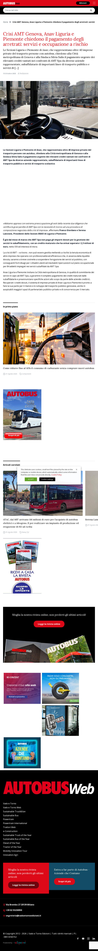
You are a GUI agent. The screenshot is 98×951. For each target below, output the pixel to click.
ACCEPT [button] (31, 479)
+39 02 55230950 (13, 910)
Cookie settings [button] (47, 479)
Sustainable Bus (11, 815)
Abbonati (83, 3)
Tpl (28, 532)
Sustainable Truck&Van (14, 811)
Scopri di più (64, 881)
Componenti (26, 374)
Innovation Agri (10, 854)
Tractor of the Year (12, 847)
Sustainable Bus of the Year (16, 839)
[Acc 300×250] (22, 752)
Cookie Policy (56, 475)
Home (5, 22)
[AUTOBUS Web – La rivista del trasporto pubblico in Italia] (11, 3)
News (24, 532)
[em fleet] (60, 688)
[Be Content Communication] (20, 943)
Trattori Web (9, 827)
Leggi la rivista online (49, 624)
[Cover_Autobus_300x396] (49, 414)
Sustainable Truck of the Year (17, 835)
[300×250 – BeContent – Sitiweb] (22, 688)
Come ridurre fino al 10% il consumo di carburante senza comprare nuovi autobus (48, 368)
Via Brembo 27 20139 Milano (19, 904)
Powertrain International (15, 823)
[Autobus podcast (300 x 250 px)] (60, 720)
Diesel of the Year (11, 843)
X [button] (76, 469)
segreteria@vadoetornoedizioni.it (23, 915)
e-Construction (10, 831)
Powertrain (8, 819)
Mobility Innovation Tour (15, 851)
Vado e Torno (9, 803)
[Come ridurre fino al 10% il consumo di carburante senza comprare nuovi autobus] (49, 338)
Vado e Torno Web (12, 807)
